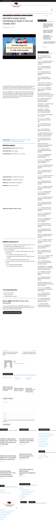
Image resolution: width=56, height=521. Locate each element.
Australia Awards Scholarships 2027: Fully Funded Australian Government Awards (7, 473)
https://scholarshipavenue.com (19, 363)
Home (4, 13)
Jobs (22, 499)
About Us (3, 491)
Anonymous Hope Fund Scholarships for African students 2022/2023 (44, 73)
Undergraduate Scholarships (19, 13)
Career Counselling (44, 456)
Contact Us (3, 489)
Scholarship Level (9, 13)
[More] (24, 30)
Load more (45, 47)
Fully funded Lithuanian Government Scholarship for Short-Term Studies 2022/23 (45, 262)
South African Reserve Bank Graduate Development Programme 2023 (27, 472)
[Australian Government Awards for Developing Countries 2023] (28, 434)
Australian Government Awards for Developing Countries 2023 (44, 125)
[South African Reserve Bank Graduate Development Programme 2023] (28, 465)
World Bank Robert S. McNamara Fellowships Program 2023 (44, 79)
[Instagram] (47, 1)
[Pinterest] (18, 30)
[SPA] (4, 27)
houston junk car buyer (42, 282)
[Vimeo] (50, 1)
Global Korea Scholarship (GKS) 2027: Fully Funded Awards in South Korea (19, 389)
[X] (49, 1)
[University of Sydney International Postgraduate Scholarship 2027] (40, 43)
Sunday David (40, 103)
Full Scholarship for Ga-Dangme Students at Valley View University (44, 68)
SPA (6, 27)
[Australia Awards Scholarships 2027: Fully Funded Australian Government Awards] (30, 383)
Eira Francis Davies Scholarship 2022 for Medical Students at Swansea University (44, 305)
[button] (51, 9)
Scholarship (32, 306)
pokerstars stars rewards (43, 143)
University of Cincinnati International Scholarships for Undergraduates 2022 (44, 300)
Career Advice (43, 455)
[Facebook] (45, 1)
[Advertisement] (19, 72)
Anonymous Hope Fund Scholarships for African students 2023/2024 (44, 57)
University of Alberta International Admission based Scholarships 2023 (10, 354)
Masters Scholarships (17, 15)
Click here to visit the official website (12, 312)
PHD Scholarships (26, 494)
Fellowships (23, 496)
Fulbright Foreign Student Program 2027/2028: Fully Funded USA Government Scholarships (8, 441)
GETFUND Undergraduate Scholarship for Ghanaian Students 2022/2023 (44, 111)
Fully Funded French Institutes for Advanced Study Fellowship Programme (44, 294)
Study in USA (30, 15)
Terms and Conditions (6, 492)
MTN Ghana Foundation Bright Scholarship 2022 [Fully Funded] (44, 273)
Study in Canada (24, 15)
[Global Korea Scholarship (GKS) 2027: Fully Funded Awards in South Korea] (19, 383)
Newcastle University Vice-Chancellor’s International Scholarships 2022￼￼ (45, 100)
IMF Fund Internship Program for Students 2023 (44, 120)
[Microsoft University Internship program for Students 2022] (28, 450)
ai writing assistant (42, 266)
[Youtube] (52, 1)
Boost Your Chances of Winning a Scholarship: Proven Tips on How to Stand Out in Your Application (45, 95)
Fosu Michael (40, 109)
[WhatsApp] (21, 30)
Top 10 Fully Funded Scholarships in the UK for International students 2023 (45, 105)
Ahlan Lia (40, 234)
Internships (23, 497)
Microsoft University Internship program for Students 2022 (26, 455)
